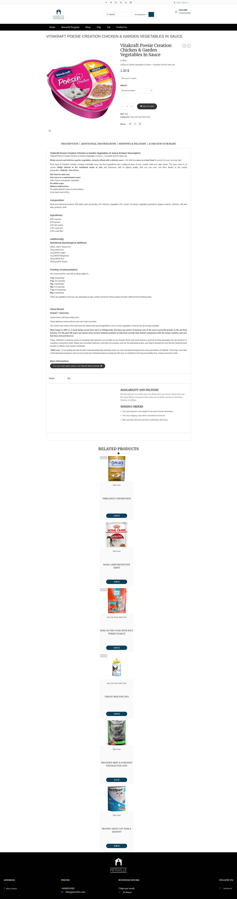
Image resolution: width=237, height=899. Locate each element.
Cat (132, 117)
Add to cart (148, 106)
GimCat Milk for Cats (117, 696)
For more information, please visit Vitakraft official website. (76, 366)
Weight (123, 85)
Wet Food (146, 117)
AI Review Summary (162, 144)
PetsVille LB (228, 888)
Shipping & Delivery (132, 144)
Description (69, 144)
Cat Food (138, 117)
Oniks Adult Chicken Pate (116, 498)
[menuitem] (52, 27)
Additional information (98, 144)
